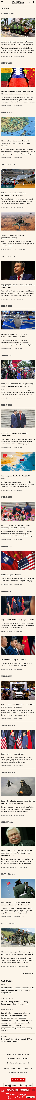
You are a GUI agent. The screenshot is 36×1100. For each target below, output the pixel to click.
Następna (27, 974)
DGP (31, 1068)
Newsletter (20, 1072)
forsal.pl (13, 1068)
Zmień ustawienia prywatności (16, 1063)
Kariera (27, 1054)
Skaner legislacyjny (7, 998)
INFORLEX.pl (25, 1068)
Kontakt (9, 1054)
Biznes (3, 984)
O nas (14, 1054)
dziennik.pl (7, 1068)
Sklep (25, 1072)
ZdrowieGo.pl (12, 1072)
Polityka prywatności (14, 1058)
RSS (28, 1063)
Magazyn (4, 1036)
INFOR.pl (19, 1068)
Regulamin (25, 1058)
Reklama (20, 1054)
